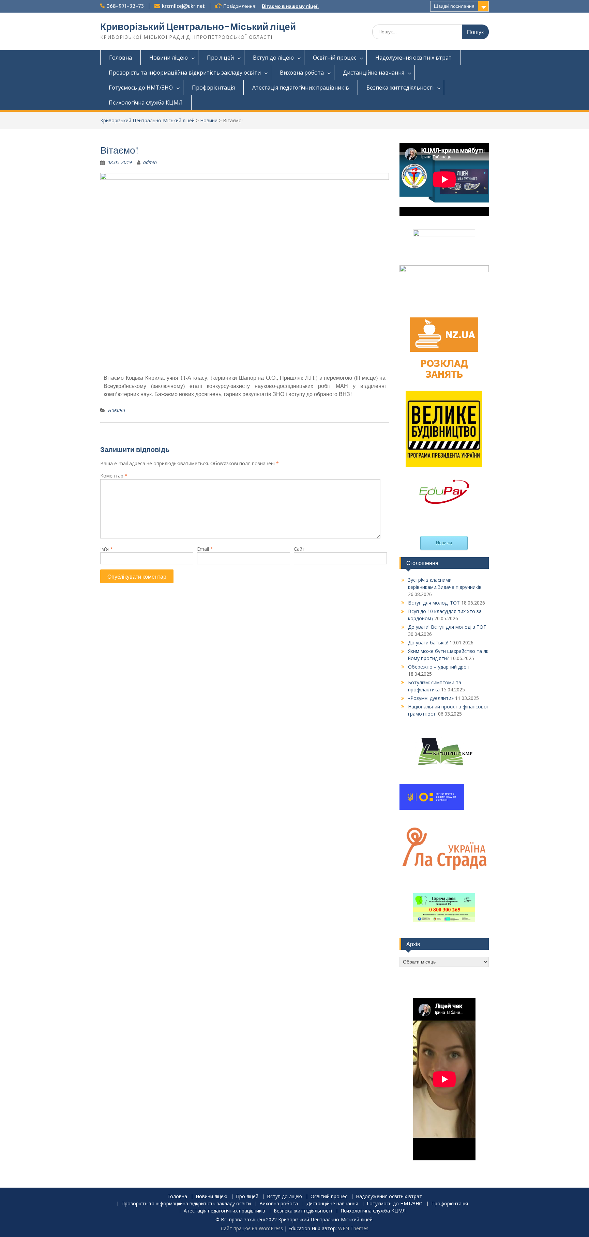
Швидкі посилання (454, 6)
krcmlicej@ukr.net (183, 6)
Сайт (299, 549)
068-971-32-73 (125, 6)
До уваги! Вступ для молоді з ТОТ (447, 627)
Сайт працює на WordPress (252, 1228)
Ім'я (106, 549)
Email (205, 549)
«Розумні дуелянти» (431, 698)
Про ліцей (220, 57)
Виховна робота (302, 72)
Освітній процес (334, 57)
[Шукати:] (430, 31)
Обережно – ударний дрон (438, 666)
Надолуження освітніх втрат (413, 57)
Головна (120, 57)
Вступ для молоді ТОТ (434, 602)
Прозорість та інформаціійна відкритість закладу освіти (185, 72)
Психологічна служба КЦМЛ (146, 102)
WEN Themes (353, 1228)
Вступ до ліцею (273, 57)
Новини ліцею (168, 57)
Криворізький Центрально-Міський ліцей (198, 26)
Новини (208, 120)
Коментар (113, 475)
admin (150, 162)
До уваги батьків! (428, 642)
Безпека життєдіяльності (400, 87)
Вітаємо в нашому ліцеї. (290, 6)
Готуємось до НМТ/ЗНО (141, 87)
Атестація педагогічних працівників (300, 87)
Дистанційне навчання (373, 72)
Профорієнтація (213, 87)
